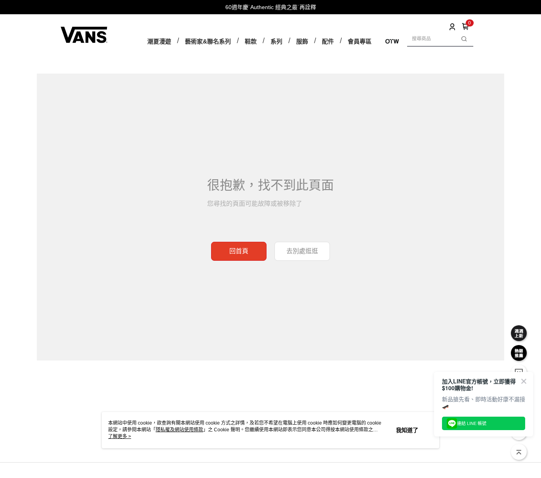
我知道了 (407, 430)
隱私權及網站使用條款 (179, 429)
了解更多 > (119, 436)
